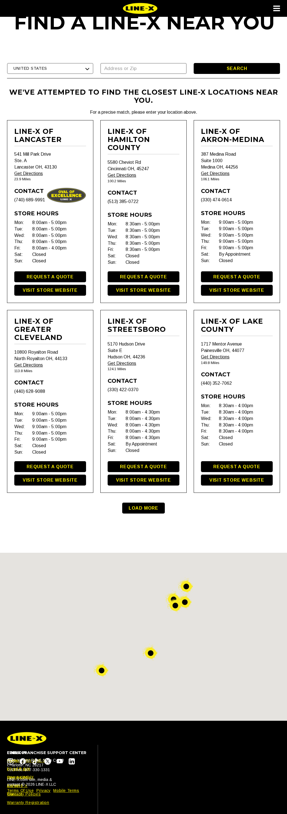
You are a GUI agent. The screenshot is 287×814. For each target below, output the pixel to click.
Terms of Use (20, 790)
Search (237, 68)
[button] (50, 68)
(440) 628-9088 (29, 391)
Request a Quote (50, 276)
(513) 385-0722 (123, 201)
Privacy (43, 790)
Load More (143, 508)
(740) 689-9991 (29, 199)
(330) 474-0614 (216, 199)
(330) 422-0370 (123, 389)
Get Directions (28, 173)
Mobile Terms (66, 790)
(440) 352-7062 (216, 383)
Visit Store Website (50, 290)
